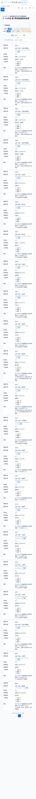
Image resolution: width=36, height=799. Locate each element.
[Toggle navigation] (2, 2)
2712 (16, 384)
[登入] (22, 8)
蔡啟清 (17, 122)
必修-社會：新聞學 (20, 450)
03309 (18, 470)
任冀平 (17, 215)
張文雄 (17, 546)
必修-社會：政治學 (20, 174)
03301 (18, 194)
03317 (18, 554)
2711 (16, 351)
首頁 (5, 16)
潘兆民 (17, 245)
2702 (16, 77)
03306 (18, 440)
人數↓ (13, 31)
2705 (16, 172)
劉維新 (17, 667)
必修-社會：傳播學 (20, 686)
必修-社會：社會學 (20, 264)
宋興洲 (17, 185)
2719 (16, 592)
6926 (16, 622)
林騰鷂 (17, 431)
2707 (16, 231)
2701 (16, 45)
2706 (16, 202)
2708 (16, 261)
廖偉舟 (17, 59)
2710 (16, 321)
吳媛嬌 (21, 122)
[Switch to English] (26, 8)
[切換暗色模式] (33, 8)
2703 (16, 109)
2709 (16, 291)
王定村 (17, 635)
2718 (16, 562)
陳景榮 (17, 398)
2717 (16, 532)
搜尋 (2, 9)
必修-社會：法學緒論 (20, 420)
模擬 (19, 51)
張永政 (17, 695)
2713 (16, 418)
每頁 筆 (18, 35)
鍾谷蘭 (17, 365)
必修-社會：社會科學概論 (22, 48)
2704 (16, 140)
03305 (18, 283)
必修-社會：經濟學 (20, 354)
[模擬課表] (18, 8)
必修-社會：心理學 (20, 535)
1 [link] (19, 715)
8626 (16, 683)
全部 (9, 29)
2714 (16, 447)
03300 (18, 67)
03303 (18, 373)
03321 (18, 704)
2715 (16, 476)
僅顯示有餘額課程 (26, 31)
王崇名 (21, 59)
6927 (16, 653)
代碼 (8, 31)
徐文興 (17, 517)
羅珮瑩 (17, 489)
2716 (16, 504)
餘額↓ (18, 31)
